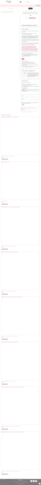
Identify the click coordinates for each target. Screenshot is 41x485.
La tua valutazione (24, 88)
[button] (20, 2)
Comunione (31, 108)
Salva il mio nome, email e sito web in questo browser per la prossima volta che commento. (30, 103)
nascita (22, 111)
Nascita (12, 11)
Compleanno (28, 108)
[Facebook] (31, 481)
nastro (24, 111)
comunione (26, 110)
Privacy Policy (30, 483)
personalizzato (31, 111)
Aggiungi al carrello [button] (5, 294)
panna (28, 111)
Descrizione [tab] (23, 25)
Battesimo (25, 108)
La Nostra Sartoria (5, 11)
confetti (29, 110)
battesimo (24, 110)
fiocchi (37, 110)
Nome (22, 95)
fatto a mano (34, 110)
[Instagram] (34, 481)
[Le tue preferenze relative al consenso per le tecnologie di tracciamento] (39, 483)
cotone (31, 110)
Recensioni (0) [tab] (34, 25)
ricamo (34, 111)
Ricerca (30, 8)
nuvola (26, 111)
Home (2, 11)
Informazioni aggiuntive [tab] (29, 25)
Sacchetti (9, 11)
